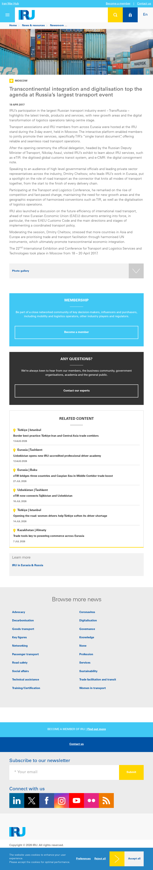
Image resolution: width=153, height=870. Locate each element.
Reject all (100, 859)
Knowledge (86, 637)
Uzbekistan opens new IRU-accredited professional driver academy (57, 456)
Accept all (134, 859)
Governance (87, 629)
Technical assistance (25, 679)
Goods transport (23, 629)
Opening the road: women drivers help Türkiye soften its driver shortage (60, 516)
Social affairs (20, 671)
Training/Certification (26, 688)
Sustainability (88, 671)
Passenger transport (25, 654)
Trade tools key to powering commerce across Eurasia (48, 536)
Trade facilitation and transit (97, 679)
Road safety (19, 663)
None (82, 646)
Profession (86, 654)
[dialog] (76, 859)
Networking (20, 646)
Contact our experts (76, 390)
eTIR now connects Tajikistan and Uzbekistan (42, 496)
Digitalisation (88, 620)
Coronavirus (87, 612)
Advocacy (18, 612)
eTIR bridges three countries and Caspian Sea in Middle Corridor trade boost (63, 476)
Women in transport (92, 688)
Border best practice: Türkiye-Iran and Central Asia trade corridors (56, 436)
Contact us (144, 3)
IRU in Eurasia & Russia (27, 565)
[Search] (115, 14)
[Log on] (130, 14)
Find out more (96, 729)
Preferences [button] (83, 859)
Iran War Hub (10, 3)
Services (84, 663)
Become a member (118, 3)
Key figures (19, 637)
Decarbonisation (23, 620)
